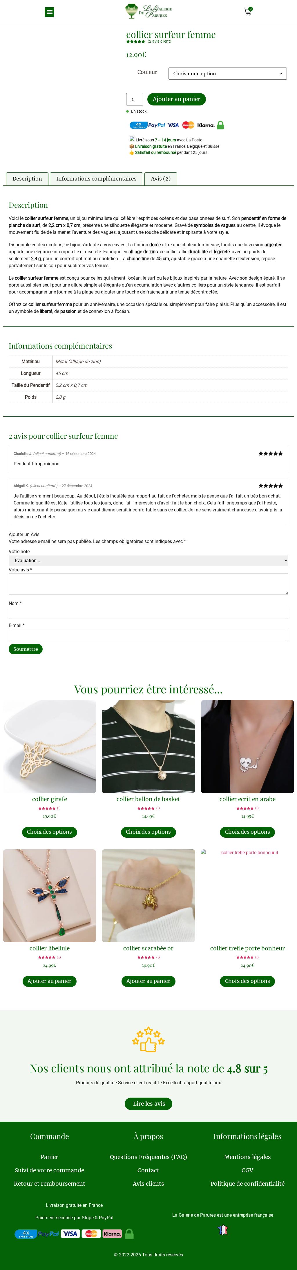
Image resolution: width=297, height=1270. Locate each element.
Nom (15, 603)
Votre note (19, 551)
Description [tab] (27, 179)
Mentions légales (247, 1157)
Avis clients (148, 1183)
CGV (247, 1170)
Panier (49, 1157)
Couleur (147, 72)
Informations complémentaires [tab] (96, 179)
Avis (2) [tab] (161, 179)
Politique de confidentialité (248, 1183)
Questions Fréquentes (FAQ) (148, 1157)
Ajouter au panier (176, 99)
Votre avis (20, 570)
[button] (49, 12)
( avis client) (159, 41)
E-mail (17, 625)
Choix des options (49, 832)
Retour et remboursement (49, 1183)
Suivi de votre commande (49, 1170)
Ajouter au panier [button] (49, 981)
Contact (148, 1170)
